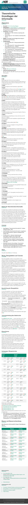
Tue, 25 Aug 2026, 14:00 (7, 473)
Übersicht (17, 502)
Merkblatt (15, 328)
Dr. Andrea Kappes (13, 27)
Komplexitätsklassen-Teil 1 (8, 408)
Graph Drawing (6, 491)
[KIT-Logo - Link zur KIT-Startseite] (5, 2)
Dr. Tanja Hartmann (22, 27)
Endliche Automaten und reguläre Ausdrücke (12, 405)
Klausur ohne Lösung (13, 438)
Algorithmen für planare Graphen (9, 490)
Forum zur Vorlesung (11, 68)
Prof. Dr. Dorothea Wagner (13, 26)
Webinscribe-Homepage (12, 182)
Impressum (8, 502)
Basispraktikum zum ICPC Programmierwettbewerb (12, 488)
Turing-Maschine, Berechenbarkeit (10, 406)
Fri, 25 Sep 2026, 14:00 (7, 477)
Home (5, 502)
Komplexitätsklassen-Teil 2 (8, 409)
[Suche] (22, 2)
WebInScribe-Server (8, 318)
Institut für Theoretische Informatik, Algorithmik (13, 2)
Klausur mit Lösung (21, 431)
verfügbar (20, 89)
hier (22, 86)
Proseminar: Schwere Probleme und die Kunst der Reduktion (14, 487)
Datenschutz (13, 502)
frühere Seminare (6, 482)
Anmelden (22, 502)
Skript (9, 252)
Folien (12, 388)
